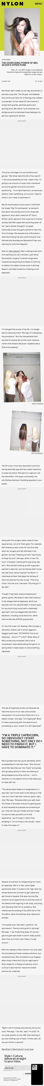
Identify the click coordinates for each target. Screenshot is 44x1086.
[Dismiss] (40, 1066)
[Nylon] (12, 3)
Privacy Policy (14, 1080)
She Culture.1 (14, 251)
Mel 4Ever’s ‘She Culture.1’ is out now (17, 1049)
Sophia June (6, 81)
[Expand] (33, 1066)
